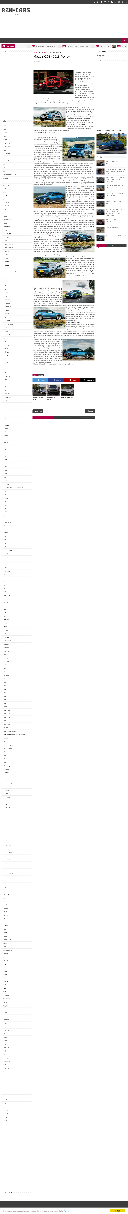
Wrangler (7, 1061)
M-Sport (7, 675)
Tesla (6, 988)
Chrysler (7, 310)
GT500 (6, 533)
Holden (6, 557)
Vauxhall (7, 1040)
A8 (4, 171)
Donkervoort (8, 366)
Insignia (7, 595)
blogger (43, 417)
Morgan (7, 759)
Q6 (5, 821)
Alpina (6, 188)
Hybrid (6, 567)
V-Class (6, 1030)
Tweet (43, 380)
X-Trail (6, 1068)
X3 (4, 1079)
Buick (6, 275)
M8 (5, 696)
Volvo (6, 1051)
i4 (4, 578)
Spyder (6, 943)
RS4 (5, 884)
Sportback (7, 940)
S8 (4, 901)
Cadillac (7, 289)
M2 (5, 679)
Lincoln (6, 661)
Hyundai (7, 571)
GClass (6, 481)
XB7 (5, 1096)
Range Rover (9, 853)
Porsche (7, 807)
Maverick (7, 714)
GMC (5, 512)
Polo (5, 804)
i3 (4, 574)
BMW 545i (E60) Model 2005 (116, 236)
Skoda (6, 915)
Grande (6, 519)
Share (58, 380)
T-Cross (6, 964)
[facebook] (91, 1)
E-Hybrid (7, 376)
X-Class (6, 1065)
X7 (4, 1093)
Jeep (5, 623)
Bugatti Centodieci (11, 272)
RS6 (5, 887)
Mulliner (7, 762)
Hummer (7, 564)
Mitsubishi (8, 752)
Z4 (4, 1107)
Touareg (7, 999)
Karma (6, 630)
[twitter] (94, 1)
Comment (90, 380)
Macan (6, 703)
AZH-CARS (16, 10)
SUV (5, 957)
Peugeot (7, 797)
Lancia (6, 648)
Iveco (6, 602)
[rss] (112, 1)
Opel (5, 776)
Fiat (5, 449)
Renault (7, 860)
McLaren (7, 724)
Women (6, 1058)
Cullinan (7, 345)
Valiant (6, 1037)
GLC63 (6, 498)
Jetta (5, 627)
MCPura (7, 727)
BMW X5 (6, 251)
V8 (4, 1034)
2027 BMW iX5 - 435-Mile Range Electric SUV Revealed (115, 179)
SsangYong (8, 950)
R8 (5, 839)
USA (5, 1027)
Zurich (6, 1120)
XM (5, 1103)
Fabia (6, 435)
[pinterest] (101, 1)
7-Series (7, 154)
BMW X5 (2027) (80, 46)
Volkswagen (8, 1047)
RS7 (5, 891)
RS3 (5, 880)
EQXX (5, 421)
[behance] (115, 1)
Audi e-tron (8, 220)
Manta (6, 707)
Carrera (7, 296)
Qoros (6, 832)
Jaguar (6, 620)
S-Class (6, 894)
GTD (5, 540)
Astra (6, 209)
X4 (4, 1082)
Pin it (74, 380)
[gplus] (98, 1)
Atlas (5, 213)
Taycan (6, 981)
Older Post (89, 411)
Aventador (8, 227)
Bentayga (7, 234)
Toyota (6, 1006)
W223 (5, 1054)
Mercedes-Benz (10, 731)
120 (5, 126)
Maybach (7, 717)
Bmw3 (6, 254)
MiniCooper (8, 748)
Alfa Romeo (8, 185)
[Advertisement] (90, 21)
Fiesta (6, 453)
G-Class (6, 463)
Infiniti (6, 592)
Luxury (6, 668)
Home (35, 52)
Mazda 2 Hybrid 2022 (37, 398)
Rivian (6, 867)
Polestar (7, 801)
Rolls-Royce (8, 873)
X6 (4, 1089)
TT (4, 1009)
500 (5, 150)
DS (4, 369)
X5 (4, 1086)
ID (4, 588)
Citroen (6, 314)
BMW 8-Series (9, 244)
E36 (5, 387)
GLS (5, 508)
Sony (5, 929)
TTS (5, 1016)
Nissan (6, 769)
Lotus (6, 665)
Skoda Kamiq (9, 919)
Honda (6, 561)
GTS (5, 547)
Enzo (5, 401)
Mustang (7, 766)
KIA (5, 634)
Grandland (8, 522)
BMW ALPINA (8, 248)
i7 (4, 585)
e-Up (5, 383)
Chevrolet (7, 307)
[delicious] (122, 1)
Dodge (6, 362)
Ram (5, 842)
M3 (5, 682)
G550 (5, 467)
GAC (5, 477)
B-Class (6, 230)
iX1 (5, 609)
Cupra (6, 348)
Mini (5, 741)
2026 (5, 136)
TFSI (5, 992)
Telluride (7, 985)
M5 (5, 693)
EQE (5, 411)
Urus (5, 1023)
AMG (5, 199)
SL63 (5, 922)
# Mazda (41, 375)
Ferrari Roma (9, 446)
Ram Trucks (8, 849)
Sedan (6, 908)
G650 (5, 474)
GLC (5, 494)
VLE (5, 1044)
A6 (4, 168)
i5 (4, 581)
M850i (6, 700)
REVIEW (6, 863)
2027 (39, 46)
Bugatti (6, 268)
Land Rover (8, 651)
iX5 (5, 616)
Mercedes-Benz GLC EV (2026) (21, 46)
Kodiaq (6, 637)
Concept (7, 321)
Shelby (6, 912)
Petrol (6, 794)
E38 (5, 390)
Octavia (6, 773)
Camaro (7, 293)
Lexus (6, 654)
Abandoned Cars (10, 174)
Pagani (6, 780)
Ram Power (8, 846)
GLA (5, 491)
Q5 (4, 818)
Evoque (6, 425)
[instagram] (119, 1)
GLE (5, 501)
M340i (6, 686)
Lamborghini (9, 644)
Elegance (7, 397)
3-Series (7, 143)
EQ (5, 404)
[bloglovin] (105, 1)
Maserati (7, 710)
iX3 (5, 613)
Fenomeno (8, 439)
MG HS (6, 738)
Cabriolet (7, 286)
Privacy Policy (100, 55)
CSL (5, 341)
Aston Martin (9, 206)
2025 (5, 133)
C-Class (6, 279)
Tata (5, 978)
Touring (7, 1002)
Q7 (5, 825)
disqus (64, 417)
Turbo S (6, 1020)
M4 (5, 689)
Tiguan (6, 995)
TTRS (5, 1013)
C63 (5, 282)
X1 (4, 1072)
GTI (5, 543)
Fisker (6, 456)
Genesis (7, 484)
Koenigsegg (8, 641)
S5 (4, 898)
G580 (5, 470)
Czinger (7, 352)
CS (4, 338)
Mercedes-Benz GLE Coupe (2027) (53, 46)
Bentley (7, 237)
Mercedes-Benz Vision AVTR (14, 734)
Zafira (6, 1110)
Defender (7, 359)
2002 (5, 129)
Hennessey (8, 550)
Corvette (7, 335)
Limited (7, 658)
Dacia (6, 355)
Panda (6, 787)
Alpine (6, 192)
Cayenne (7, 300)
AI (4, 181)
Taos (5, 974)
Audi (5, 216)
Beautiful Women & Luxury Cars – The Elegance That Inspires (115, 171)
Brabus (6, 265)
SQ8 (5, 947)
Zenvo (6, 1113)
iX (4, 606)
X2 (4, 1075)
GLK (5, 505)
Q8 (5, 828)
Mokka (6, 755)
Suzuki (6, 960)
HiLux (6, 554)
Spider (6, 933)
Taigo (6, 971)
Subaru (6, 954)
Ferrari (6, 442)
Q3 (4, 811)
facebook (84, 417)
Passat (6, 790)
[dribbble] (108, 1)
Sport (6, 936)
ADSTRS (111, 245)
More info (67, 1211)
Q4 (5, 814)
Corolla (6, 328)
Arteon (6, 202)
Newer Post (38, 411)
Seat (5, 905)
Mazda (6, 720)
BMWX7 (6, 261)
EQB (5, 408)
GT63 (5, 536)
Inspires (7, 599)
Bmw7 (6, 258)
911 (5, 157)
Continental (8, 324)
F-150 (6, 432)
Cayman (7, 303)
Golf (5, 515)
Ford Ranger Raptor (113, 228)
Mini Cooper (8, 745)
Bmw (5, 241)
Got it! (117, 1211)
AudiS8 (6, 223)
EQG (5, 414)
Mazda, (38, 61)
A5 (4, 164)
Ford (5, 460)
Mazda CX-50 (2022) (50, 398)
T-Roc (6, 967)
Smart (6, 926)
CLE (5, 317)
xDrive (6, 1100)
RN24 (5, 870)
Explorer (7, 428)
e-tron (6, 380)
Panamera (8, 783)
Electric (7, 394)
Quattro (7, 835)
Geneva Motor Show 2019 (13, 488)
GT (4, 526)
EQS (5, 418)
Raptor (6, 856)
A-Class (6, 161)
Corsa (6, 331)
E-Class (6, 373)
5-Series (7, 147)
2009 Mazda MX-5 (67, 397)
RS (4, 877)
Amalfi (6, 195)
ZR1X (5, 1117)
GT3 (5, 529)
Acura (6, 178)
